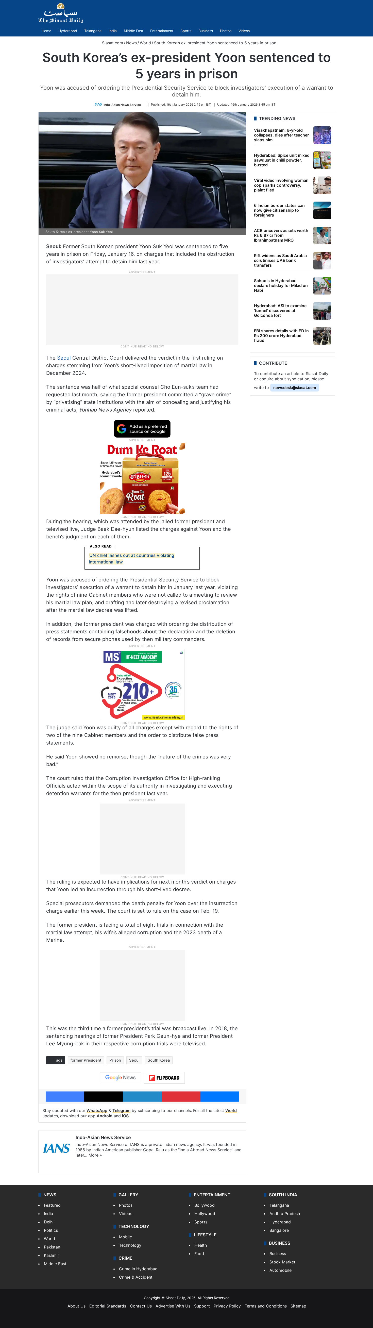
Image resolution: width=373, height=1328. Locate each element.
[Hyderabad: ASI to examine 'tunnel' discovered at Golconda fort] (322, 311)
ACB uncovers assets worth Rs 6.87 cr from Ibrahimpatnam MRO (281, 235)
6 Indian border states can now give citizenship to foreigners (279, 210)
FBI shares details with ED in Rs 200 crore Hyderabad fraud (281, 335)
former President (86, 1060)
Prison (115, 1060)
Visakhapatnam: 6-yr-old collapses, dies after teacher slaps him (281, 135)
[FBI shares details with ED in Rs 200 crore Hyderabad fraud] (322, 336)
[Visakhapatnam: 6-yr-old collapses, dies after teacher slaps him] (322, 135)
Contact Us (141, 1306)
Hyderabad (67, 31)
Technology (130, 1245)
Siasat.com (112, 42)
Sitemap (298, 1306)
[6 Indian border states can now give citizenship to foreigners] (322, 210)
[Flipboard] (164, 1078)
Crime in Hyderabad (138, 1268)
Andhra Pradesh (284, 1213)
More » (95, 1155)
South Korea (159, 1060)
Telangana (92, 31)
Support (202, 1306)
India (113, 31)
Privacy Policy (227, 1306)
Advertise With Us (173, 1306)
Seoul (64, 358)
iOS (125, 1115)
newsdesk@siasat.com (294, 387)
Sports (185, 31)
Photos (225, 31)
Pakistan (52, 1246)
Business (205, 31)
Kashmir (51, 1255)
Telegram (121, 1110)
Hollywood (204, 1213)
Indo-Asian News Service (122, 104)
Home (46, 31)
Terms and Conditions (266, 1306)
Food (199, 1253)
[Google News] (120, 1077)
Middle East (133, 31)
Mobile (125, 1236)
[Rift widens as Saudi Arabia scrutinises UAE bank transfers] (322, 260)
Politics (51, 1230)
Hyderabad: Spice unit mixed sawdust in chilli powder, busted (282, 160)
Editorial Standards (107, 1306)
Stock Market (282, 1261)
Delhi (49, 1221)
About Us (76, 1306)
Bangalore (279, 1230)
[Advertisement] (142, 309)
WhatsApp (97, 1110)
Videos (244, 31)
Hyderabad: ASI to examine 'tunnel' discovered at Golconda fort (280, 310)
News (131, 42)
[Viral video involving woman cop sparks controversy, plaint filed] (322, 185)
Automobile (280, 1270)
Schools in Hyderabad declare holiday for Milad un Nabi (281, 285)
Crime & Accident (135, 1277)
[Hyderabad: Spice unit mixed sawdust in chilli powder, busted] (322, 160)
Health (200, 1245)
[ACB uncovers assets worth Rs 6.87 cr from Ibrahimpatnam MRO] (322, 235)
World (145, 42)
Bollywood (204, 1205)
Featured (52, 1205)
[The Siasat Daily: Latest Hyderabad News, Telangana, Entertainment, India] (60, 13)
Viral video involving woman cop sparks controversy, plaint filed (281, 185)
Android (104, 1115)
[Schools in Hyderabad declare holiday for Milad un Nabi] (322, 286)
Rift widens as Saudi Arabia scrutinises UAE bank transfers (280, 260)
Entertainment (161, 31)
